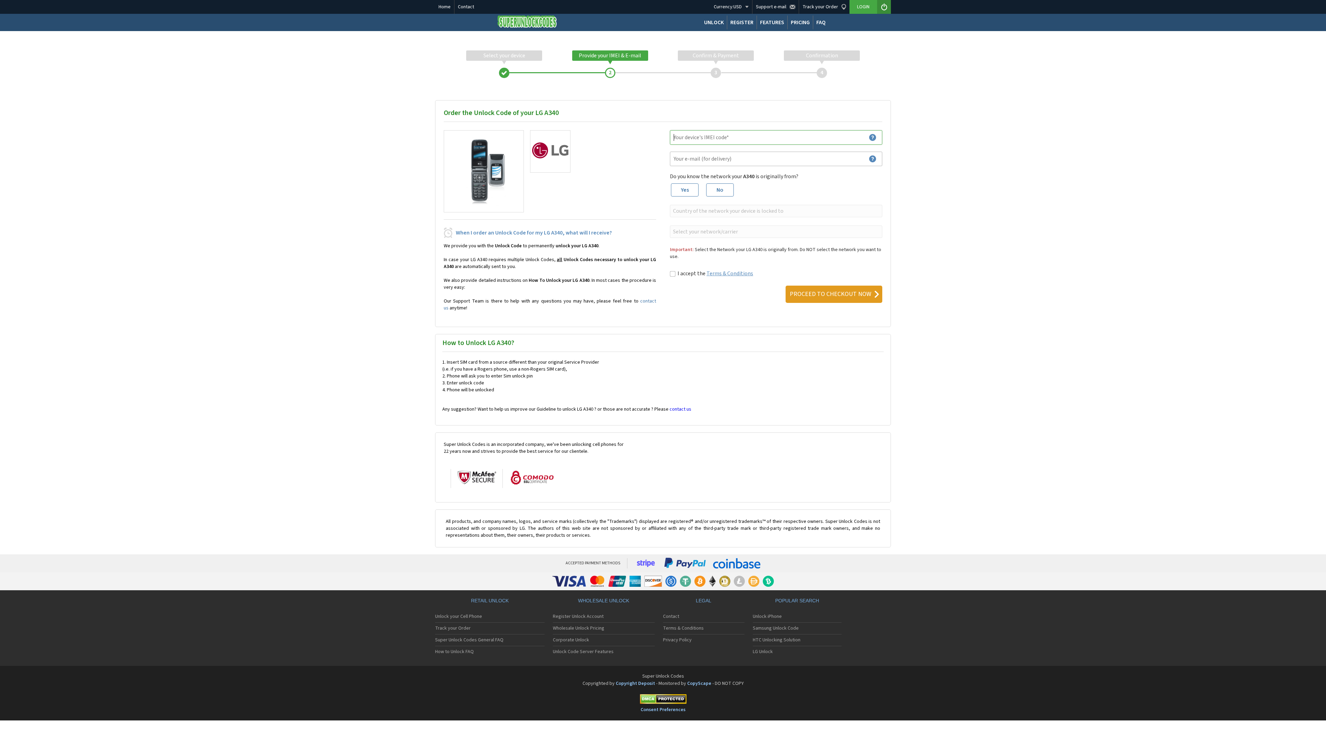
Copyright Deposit (635, 683)
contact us (680, 409)
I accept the (715, 273)
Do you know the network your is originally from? (734, 176)
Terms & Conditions (730, 273)
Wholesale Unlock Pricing (578, 628)
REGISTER (741, 22)
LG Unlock (763, 651)
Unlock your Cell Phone (458, 616)
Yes (685, 190)
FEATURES (772, 22)
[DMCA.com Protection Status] (663, 700)
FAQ (821, 22)
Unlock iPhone (767, 616)
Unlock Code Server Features (583, 651)
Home (445, 6)
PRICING (800, 22)
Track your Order (453, 628)
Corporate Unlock (571, 640)
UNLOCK (714, 22)
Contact (466, 6)
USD (728, 6)
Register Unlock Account (578, 616)
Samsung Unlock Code (776, 628)
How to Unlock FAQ (454, 651)
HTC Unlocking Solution (776, 640)
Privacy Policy (677, 640)
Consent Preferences (663, 709)
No (720, 190)
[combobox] (775, 211)
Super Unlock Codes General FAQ (469, 640)
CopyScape (699, 683)
